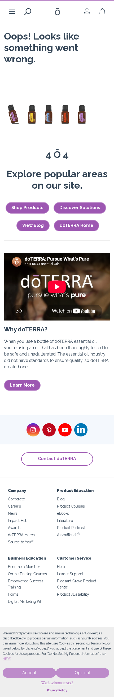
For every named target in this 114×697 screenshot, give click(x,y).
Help (61, 566)
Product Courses (71, 506)
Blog (61, 499)
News (12, 513)
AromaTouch (68, 535)
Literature (65, 520)
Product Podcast (71, 527)
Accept (29, 672)
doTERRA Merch (21, 535)
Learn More (22, 385)
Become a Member (24, 566)
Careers (14, 506)
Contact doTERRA (57, 458)
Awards (14, 527)
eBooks (63, 513)
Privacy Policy (57, 690)
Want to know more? (57, 683)
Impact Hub (18, 520)
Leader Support (70, 574)
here (7, 659)
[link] (87, 11)
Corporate (16, 499)
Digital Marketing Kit (24, 601)
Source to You (20, 542)
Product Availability (73, 594)
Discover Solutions (79, 207)
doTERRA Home (76, 225)
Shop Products (27, 207)
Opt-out (82, 672)
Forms (13, 594)
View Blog (33, 225)
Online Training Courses (27, 574)
